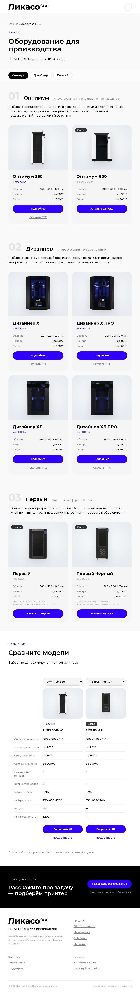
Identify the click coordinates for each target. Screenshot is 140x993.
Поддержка (16, 968)
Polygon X (80, 938)
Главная (13, 24)
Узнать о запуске (101, 208)
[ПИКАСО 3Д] (28, 7)
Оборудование (84, 926)
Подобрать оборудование (109, 884)
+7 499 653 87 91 (85, 962)
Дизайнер (41, 75)
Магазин (80, 944)
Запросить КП (63, 829)
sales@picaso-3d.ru (87, 968)
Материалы (82, 932)
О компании (16, 962)
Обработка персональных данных (112, 986)
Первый (62, 75)
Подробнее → (63, 837)
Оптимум (18, 75)
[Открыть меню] (128, 7)
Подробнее (38, 208)
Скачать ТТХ (38, 217)
